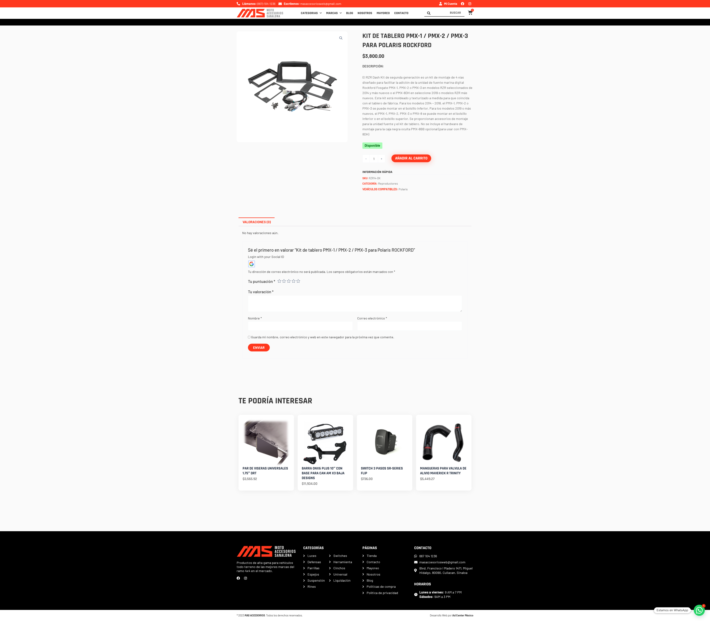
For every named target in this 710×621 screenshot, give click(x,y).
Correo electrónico (372, 318)
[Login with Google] (251, 264)
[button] (341, 38)
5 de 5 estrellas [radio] (298, 281)
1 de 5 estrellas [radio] (279, 281)
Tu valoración (261, 291)
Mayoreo (383, 13)
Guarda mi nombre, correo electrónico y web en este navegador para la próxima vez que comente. (322, 337)
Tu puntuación (261, 281)
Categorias (309, 13)
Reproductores (388, 183)
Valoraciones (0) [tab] (257, 222)
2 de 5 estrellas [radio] (284, 281)
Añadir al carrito (411, 158)
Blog (349, 13)
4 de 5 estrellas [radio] (294, 281)
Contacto (401, 13)
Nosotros (365, 13)
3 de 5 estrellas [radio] (289, 281)
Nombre (255, 318)
